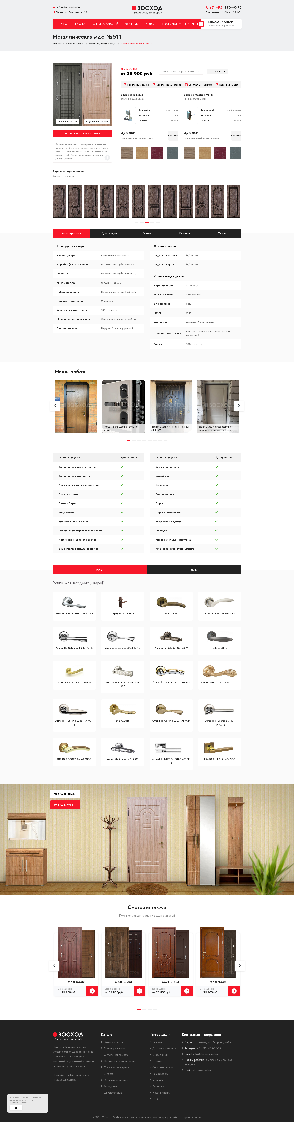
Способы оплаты (162, 1067)
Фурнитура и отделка (139, 24)
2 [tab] (142, 222)
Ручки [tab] (99, 569)
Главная (63, 24)
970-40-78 (225, 7)
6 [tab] (155, 440)
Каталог (80, 24)
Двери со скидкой (105, 24)
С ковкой (109, 1074)
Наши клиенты (161, 1093)
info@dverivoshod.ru (68, 7)
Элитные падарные (116, 1080)
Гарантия (157, 1080)
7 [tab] (160, 440)
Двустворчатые (113, 1093)
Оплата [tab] (147, 233)
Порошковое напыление (119, 1061)
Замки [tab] (194, 569)
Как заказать (160, 1074)
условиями (28, 1099)
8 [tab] (165, 440)
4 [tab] (152, 222)
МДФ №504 (170, 982)
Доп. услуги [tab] (109, 233)
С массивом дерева (116, 1067)
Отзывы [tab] (222, 233)
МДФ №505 (218, 982)
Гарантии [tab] (184, 233)
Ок (16, 1108)
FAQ (155, 1099)
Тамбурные (111, 1086)
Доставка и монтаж (164, 1048)
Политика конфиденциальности (72, 1075)
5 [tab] (158, 222)
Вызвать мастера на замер (82, 133)
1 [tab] (136, 222)
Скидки (157, 1042)
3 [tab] (147, 222)
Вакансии (158, 1086)
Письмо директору (64, 1080)
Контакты (191, 24)
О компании (160, 1055)
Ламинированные (114, 1048)
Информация (169, 24)
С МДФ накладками (116, 1055)
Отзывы (157, 1061)
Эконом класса (113, 1042)
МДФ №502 (76, 982)
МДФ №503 (123, 982)
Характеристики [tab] (71, 233)
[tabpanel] (127, 153)
